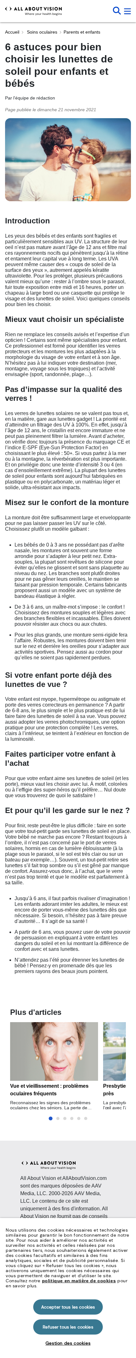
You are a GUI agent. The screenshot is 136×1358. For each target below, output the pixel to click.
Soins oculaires (41, 32)
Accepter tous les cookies (68, 1307)
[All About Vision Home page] (33, 11)
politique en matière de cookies (79, 1280)
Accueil (12, 32)
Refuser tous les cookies (68, 1327)
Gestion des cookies (68, 1343)
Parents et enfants (82, 32)
